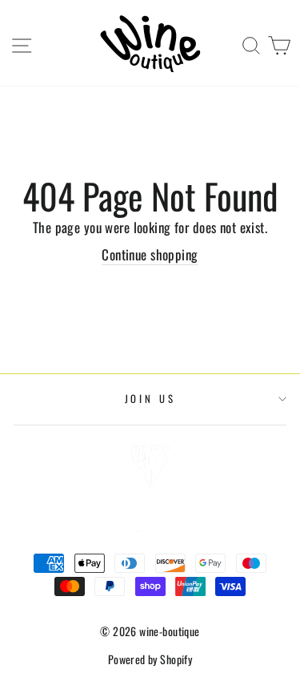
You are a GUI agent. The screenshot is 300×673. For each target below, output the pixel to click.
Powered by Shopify (150, 659)
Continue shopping (150, 254)
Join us (150, 398)
